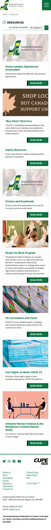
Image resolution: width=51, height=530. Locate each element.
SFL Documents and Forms (21, 318)
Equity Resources (16, 150)
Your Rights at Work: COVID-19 (23, 372)
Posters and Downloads (19, 201)
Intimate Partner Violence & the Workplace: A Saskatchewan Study (24, 426)
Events (6, 480)
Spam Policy (31, 475)
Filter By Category (18, 27)
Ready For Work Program (20, 253)
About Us (7, 472)
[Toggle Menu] (46, 5)
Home (5, 14)
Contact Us (8, 488)
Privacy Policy (32, 472)
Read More (36, 83)
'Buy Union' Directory (18, 121)
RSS (28, 477)
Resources (14, 14)
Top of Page (31, 483)
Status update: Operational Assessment (21, 68)
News (5, 475)
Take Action (8, 486)
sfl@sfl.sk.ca (14, 509)
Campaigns (8, 477)
